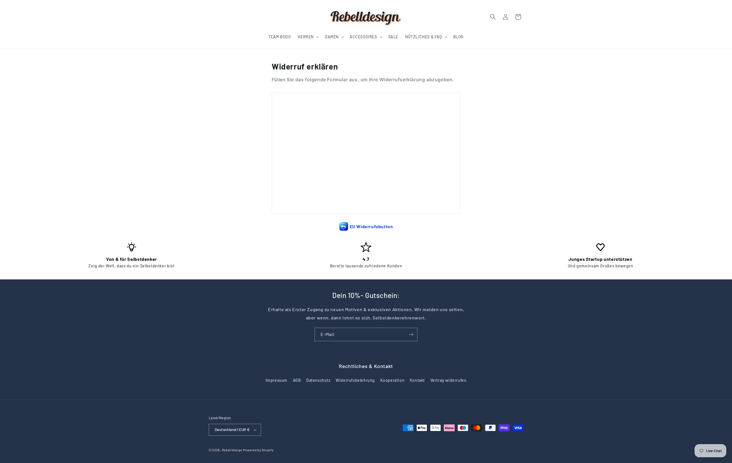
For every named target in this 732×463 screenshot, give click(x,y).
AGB (297, 380)
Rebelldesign (232, 450)
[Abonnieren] (411, 334)
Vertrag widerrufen (448, 380)
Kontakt (417, 380)
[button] (307, 37)
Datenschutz (318, 380)
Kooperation (392, 380)
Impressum (276, 380)
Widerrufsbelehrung (355, 380)
